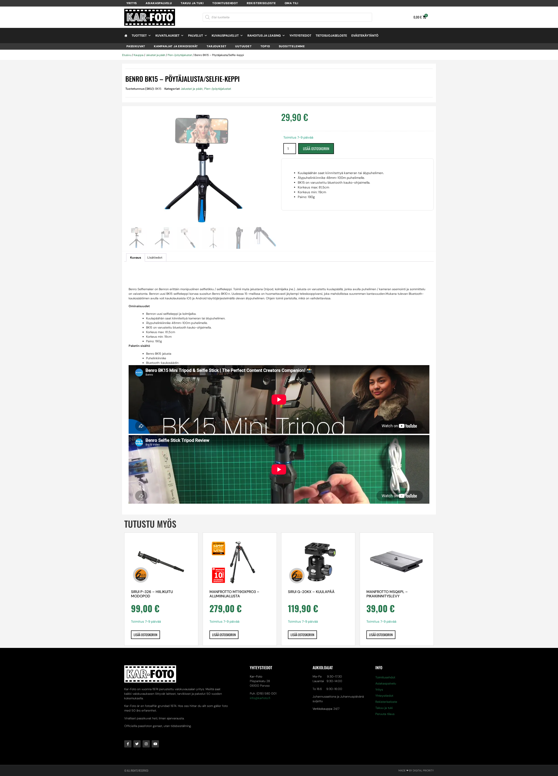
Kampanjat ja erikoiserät (176, 46)
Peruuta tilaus (385, 714)
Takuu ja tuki (192, 3)
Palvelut (195, 35)
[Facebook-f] (127, 743)
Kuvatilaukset (167, 35)
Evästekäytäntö (364, 35)
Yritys (131, 3)
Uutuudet (243, 46)
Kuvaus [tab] (135, 257)
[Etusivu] (125, 35)
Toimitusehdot (225, 3)
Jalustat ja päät (155, 55)
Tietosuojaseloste (331, 35)
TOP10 (265, 46)
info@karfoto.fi (260, 698)
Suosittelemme (292, 46)
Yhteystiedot (300, 35)
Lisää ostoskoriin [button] (145, 634)
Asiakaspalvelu (159, 3)
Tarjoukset (216, 46)
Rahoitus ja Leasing (264, 35)
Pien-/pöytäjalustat (180, 55)
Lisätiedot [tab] (154, 257)
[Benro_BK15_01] (200, 170)
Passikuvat (135, 46)
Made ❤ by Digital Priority (416, 770)
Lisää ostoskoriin (316, 148)
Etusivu (126, 55)
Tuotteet (139, 35)
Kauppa (138, 55)
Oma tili (291, 3)
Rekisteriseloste (261, 3)
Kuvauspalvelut (225, 35)
